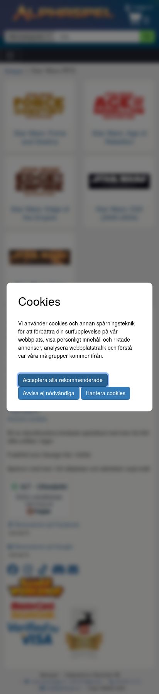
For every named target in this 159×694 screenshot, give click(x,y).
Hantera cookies (105, 393)
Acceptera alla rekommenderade (63, 380)
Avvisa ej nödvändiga (48, 393)
